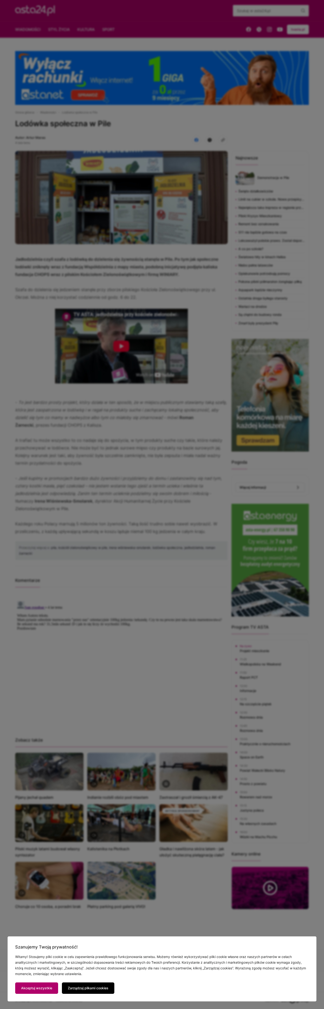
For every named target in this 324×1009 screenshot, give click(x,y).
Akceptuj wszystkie (36, 988)
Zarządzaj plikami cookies (88, 988)
